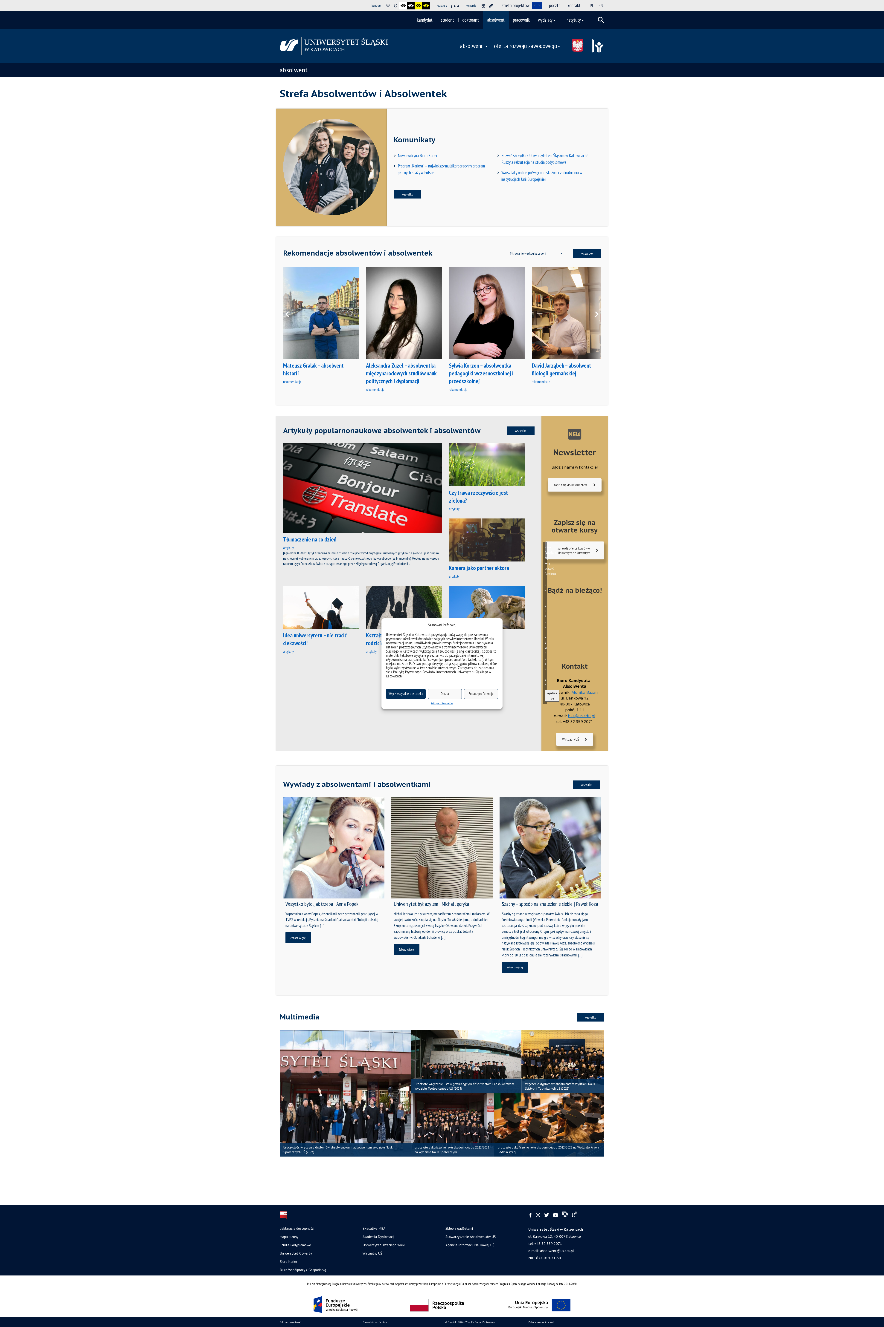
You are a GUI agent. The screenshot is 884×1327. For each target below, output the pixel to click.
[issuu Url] (565, 1215)
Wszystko (407, 194)
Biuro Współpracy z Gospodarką (303, 1269)
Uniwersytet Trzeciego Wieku (384, 1245)
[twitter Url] (546, 1215)
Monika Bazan (584, 692)
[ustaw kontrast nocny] (395, 5)
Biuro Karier (288, 1261)
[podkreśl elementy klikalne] (491, 5)
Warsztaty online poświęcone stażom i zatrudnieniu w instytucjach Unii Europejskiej (541, 176)
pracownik (521, 20)
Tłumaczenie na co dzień (310, 539)
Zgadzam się (552, 695)
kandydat (425, 20)
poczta (555, 5)
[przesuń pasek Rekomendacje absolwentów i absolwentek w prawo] (594, 313)
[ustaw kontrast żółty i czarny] (426, 5)
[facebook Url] (530, 1215)
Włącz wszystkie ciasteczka (406, 693)
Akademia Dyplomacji (378, 1236)
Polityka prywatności (290, 1322)
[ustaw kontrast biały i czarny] (411, 5)
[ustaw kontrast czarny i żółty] (418, 5)
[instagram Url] (538, 1215)
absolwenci (472, 46)
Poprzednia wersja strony (376, 1322)
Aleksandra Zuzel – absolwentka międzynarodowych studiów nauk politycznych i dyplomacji (401, 373)
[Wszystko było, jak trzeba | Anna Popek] (333, 847)
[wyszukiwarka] (601, 20)
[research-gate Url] (574, 1215)
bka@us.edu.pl (581, 715)
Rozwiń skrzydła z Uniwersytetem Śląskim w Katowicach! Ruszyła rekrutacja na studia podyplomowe (544, 159)
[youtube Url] (555, 1215)
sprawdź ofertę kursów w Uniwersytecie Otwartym (574, 550)
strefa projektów (515, 5)
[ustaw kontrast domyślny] (388, 5)
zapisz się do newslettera (570, 485)
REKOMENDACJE (292, 381)
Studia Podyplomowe (295, 1245)
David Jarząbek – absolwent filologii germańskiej (561, 369)
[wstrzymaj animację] (483, 5)
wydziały (545, 20)
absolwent (496, 20)
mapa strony (289, 1236)
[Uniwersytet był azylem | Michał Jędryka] (442, 847)
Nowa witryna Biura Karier (417, 155)
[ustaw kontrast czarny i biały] (403, 5)
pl (592, 5)
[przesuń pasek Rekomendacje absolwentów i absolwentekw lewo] (290, 313)
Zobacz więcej (298, 938)
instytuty (573, 20)
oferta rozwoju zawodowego (525, 46)
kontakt (574, 5)
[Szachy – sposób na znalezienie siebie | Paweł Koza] (550, 847)
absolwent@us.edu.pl (557, 1250)
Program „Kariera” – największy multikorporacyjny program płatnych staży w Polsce (441, 169)
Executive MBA (374, 1228)
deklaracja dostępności (297, 1228)
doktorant (470, 20)
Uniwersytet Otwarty (296, 1253)
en (601, 5)
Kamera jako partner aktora (479, 568)
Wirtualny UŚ (570, 739)
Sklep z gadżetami (459, 1228)
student (447, 20)
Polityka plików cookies (442, 703)
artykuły (288, 547)
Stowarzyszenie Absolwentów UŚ (470, 1236)
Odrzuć (445, 693)
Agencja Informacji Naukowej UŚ (469, 1245)
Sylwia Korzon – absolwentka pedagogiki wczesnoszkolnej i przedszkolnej (481, 373)
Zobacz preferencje (481, 693)
